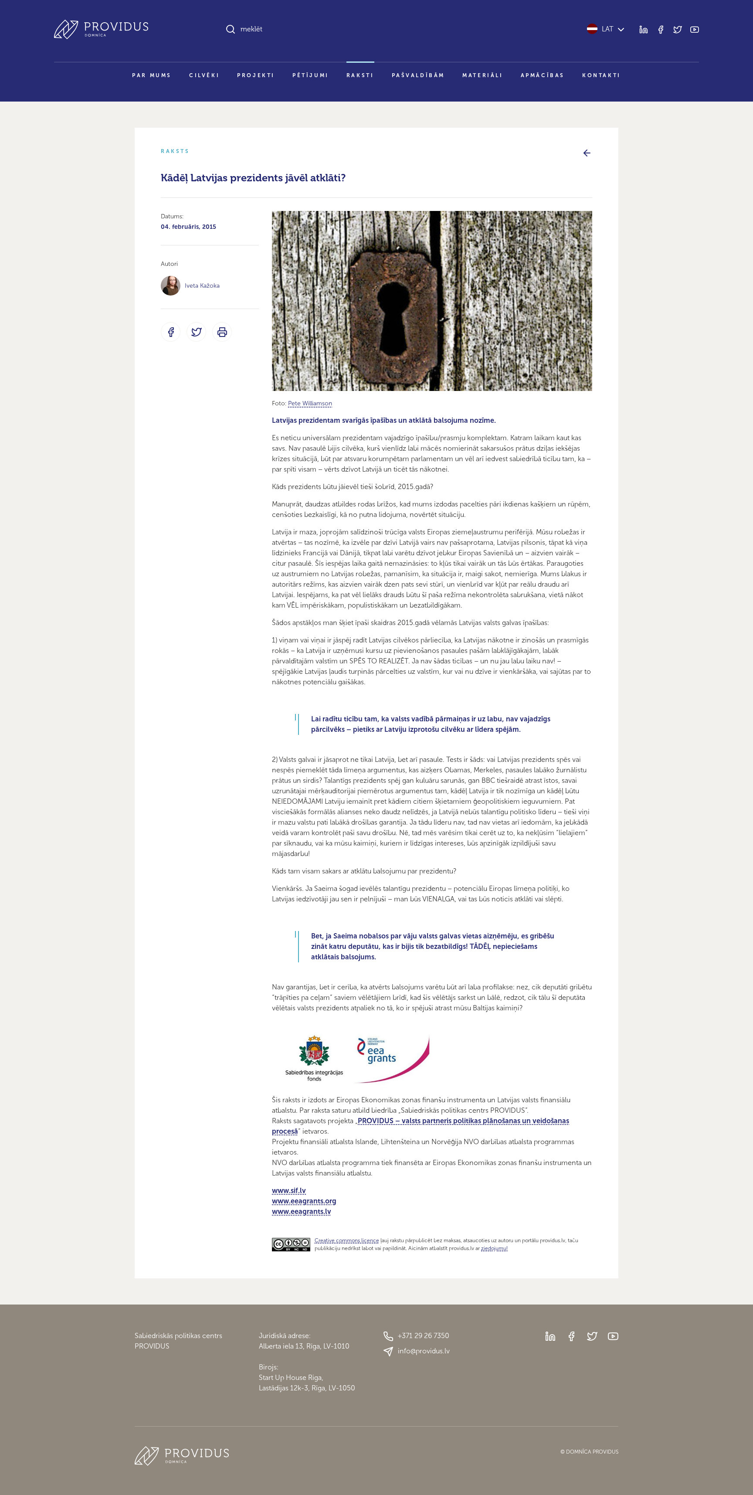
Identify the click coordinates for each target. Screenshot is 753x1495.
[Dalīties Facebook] (170, 332)
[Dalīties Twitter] (196, 332)
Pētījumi (310, 75)
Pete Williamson (310, 403)
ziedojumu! (494, 1248)
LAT (608, 29)
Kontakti (601, 75)
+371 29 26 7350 (423, 1336)
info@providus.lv (424, 1351)
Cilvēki (204, 75)
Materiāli (482, 75)
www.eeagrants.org (304, 1201)
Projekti (256, 75)
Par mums (152, 75)
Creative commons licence (347, 1240)
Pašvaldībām (418, 75)
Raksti (360, 75)
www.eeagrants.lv (301, 1211)
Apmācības (543, 75)
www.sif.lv (289, 1190)
